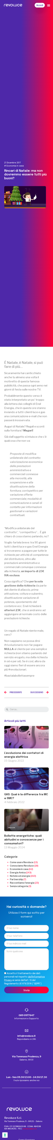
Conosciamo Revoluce (22, 865)
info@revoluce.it (26, 1036)
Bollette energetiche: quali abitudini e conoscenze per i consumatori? (24, 840)
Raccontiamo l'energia (22, 882)
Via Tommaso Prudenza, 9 (26, 1056)
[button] (40, 5)
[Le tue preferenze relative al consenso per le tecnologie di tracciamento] (5, 1135)
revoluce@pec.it (30, 1129)
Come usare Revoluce (21, 862)
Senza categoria (19, 886)
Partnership (16, 879)
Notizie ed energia (20, 876)
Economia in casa (15, 166)
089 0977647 (26, 1015)
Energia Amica (18, 872)
